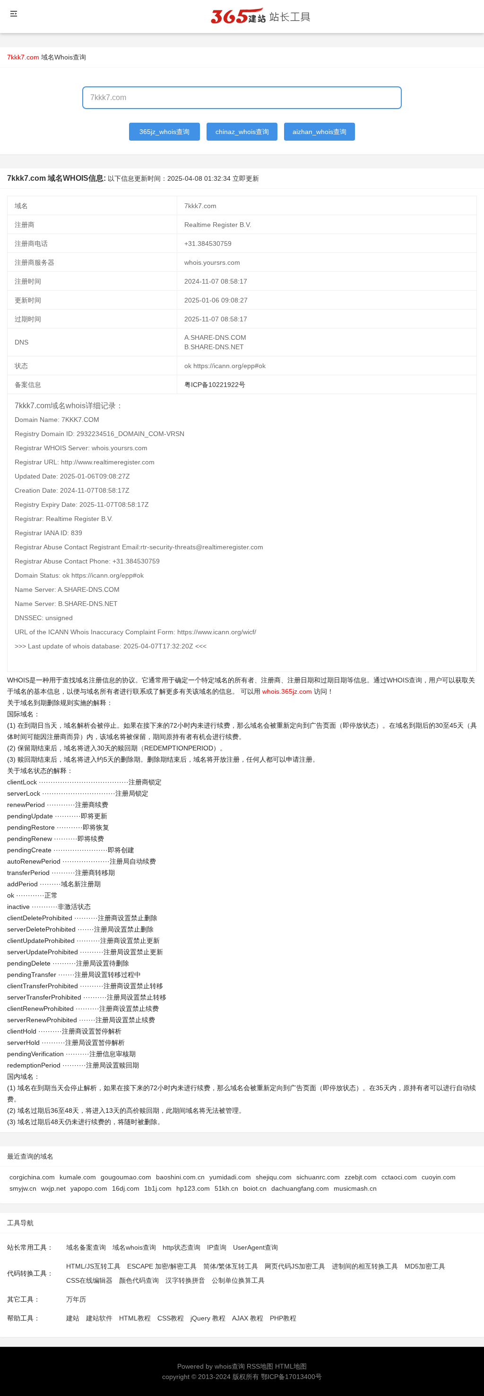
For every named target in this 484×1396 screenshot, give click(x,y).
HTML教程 (135, 1318)
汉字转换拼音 (185, 1280)
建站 (72, 1318)
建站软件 (99, 1318)
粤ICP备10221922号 (214, 384)
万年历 (76, 1299)
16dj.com (125, 1188)
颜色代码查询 (139, 1280)
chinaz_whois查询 (242, 131)
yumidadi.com (230, 1177)
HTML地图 (291, 1366)
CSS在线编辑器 (89, 1280)
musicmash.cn (355, 1188)
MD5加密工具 (425, 1266)
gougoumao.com (126, 1177)
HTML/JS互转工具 (93, 1266)
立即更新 (246, 178)
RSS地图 (260, 1366)
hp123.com (193, 1188)
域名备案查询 (86, 1247)
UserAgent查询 (255, 1247)
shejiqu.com (274, 1177)
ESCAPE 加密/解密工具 (162, 1266)
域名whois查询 (134, 1247)
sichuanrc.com (318, 1177)
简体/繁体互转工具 (230, 1266)
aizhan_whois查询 (319, 131)
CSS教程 (170, 1318)
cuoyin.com (439, 1177)
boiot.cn (255, 1188)
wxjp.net (53, 1188)
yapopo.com (88, 1188)
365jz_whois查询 (164, 131)
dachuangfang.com (300, 1188)
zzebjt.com (361, 1177)
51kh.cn (226, 1188)
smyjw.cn (22, 1188)
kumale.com (78, 1177)
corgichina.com (32, 1177)
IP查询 (216, 1247)
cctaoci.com (399, 1177)
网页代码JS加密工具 (295, 1266)
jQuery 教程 (207, 1318)
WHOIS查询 (404, 680)
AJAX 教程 (247, 1318)
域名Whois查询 (63, 57)
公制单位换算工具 (238, 1280)
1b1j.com (158, 1188)
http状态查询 (181, 1247)
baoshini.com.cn (180, 1177)
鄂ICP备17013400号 (291, 1376)
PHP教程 (283, 1318)
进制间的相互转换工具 (365, 1266)
